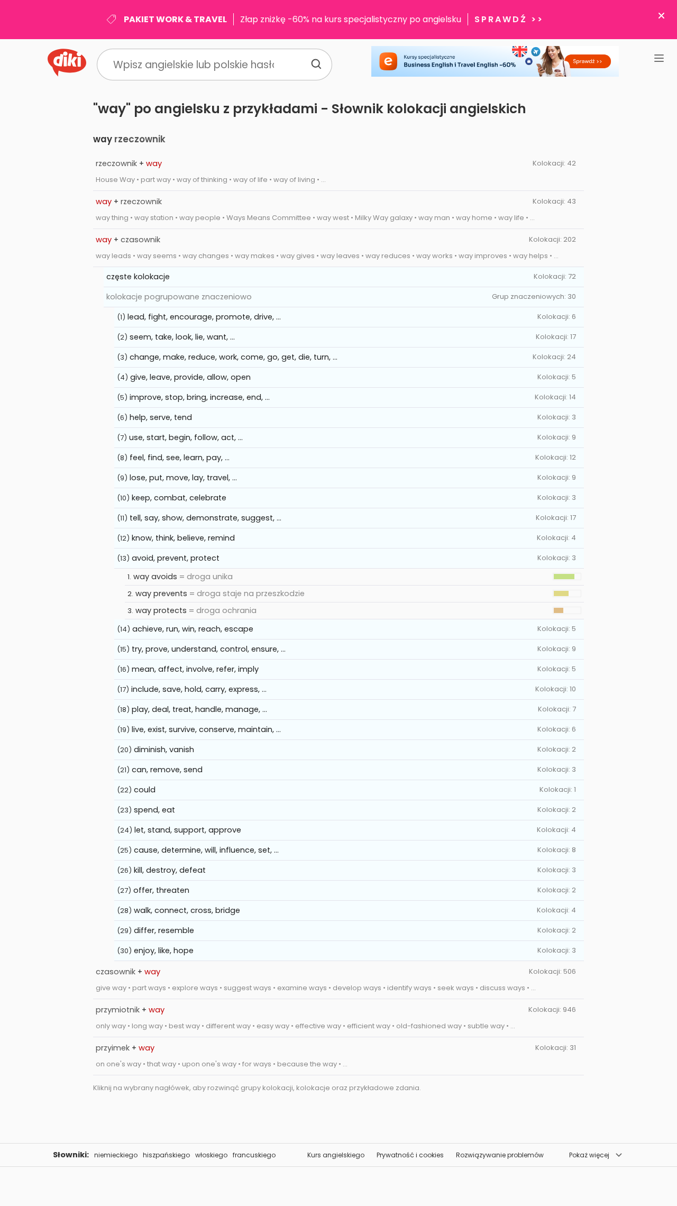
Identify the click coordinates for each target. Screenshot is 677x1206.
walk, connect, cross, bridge (187, 910)
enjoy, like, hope (164, 950)
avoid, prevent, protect (175, 558)
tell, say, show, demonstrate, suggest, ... (205, 518)
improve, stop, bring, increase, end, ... (200, 397)
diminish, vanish (164, 749)
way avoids (155, 576)
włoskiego (211, 1154)
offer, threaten (161, 890)
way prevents (161, 593)
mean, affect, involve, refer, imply (195, 669)
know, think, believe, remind (183, 538)
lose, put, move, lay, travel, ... (183, 477)
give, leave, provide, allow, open (190, 377)
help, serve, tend (161, 417)
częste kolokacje (138, 276)
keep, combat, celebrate (179, 497)
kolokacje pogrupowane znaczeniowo (179, 296)
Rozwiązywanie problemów (500, 1154)
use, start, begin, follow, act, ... (186, 437)
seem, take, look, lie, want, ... (182, 337)
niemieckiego (116, 1154)
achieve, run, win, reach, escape (192, 629)
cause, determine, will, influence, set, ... (206, 850)
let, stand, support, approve (187, 830)
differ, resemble (164, 930)
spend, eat (154, 810)
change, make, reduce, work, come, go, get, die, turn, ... (233, 357)
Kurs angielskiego (335, 1154)
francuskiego (254, 1154)
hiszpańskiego (166, 1154)
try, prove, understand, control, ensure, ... (209, 649)
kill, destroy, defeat (170, 870)
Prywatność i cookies (410, 1154)
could (144, 789)
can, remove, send (167, 769)
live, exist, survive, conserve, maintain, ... (206, 729)
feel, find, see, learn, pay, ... (180, 457)
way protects (161, 610)
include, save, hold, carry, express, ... (199, 689)
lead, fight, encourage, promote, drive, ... (204, 317)
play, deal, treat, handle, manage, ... (199, 709)
